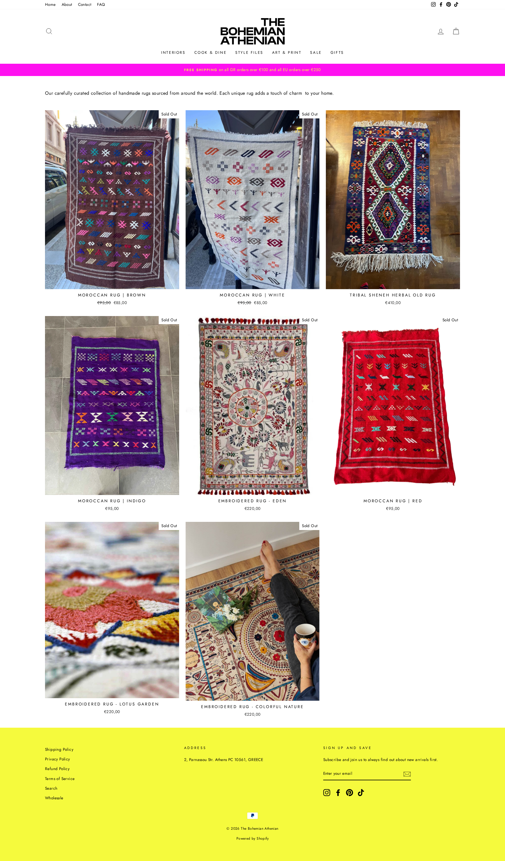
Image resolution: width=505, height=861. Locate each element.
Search (51, 788)
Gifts (337, 52)
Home (50, 4)
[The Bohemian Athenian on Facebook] (338, 792)
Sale (315, 52)
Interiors (173, 52)
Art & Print (287, 52)
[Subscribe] (407, 774)
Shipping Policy (59, 749)
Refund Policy (57, 769)
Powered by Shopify (252, 838)
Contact (84, 4)
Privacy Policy (57, 759)
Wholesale (54, 798)
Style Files (249, 52)
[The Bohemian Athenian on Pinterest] (349, 792)
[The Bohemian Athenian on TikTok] (360, 792)
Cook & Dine (210, 52)
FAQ (101, 4)
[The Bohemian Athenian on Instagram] (326, 792)
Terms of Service (60, 778)
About (67, 4)
